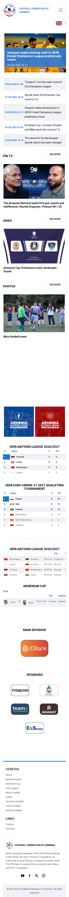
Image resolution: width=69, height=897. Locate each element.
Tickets (10, 824)
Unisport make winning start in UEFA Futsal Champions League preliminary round (43, 112)
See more (55, 154)
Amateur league (14, 810)
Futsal (9, 797)
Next (57, 53)
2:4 (19, 601)
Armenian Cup (13, 783)
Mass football (13, 792)
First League (12, 788)
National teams (14, 779)
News (9, 774)
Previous (11, 53)
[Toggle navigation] (61, 10)
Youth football (13, 805)
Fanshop (10, 828)
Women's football (15, 801)
